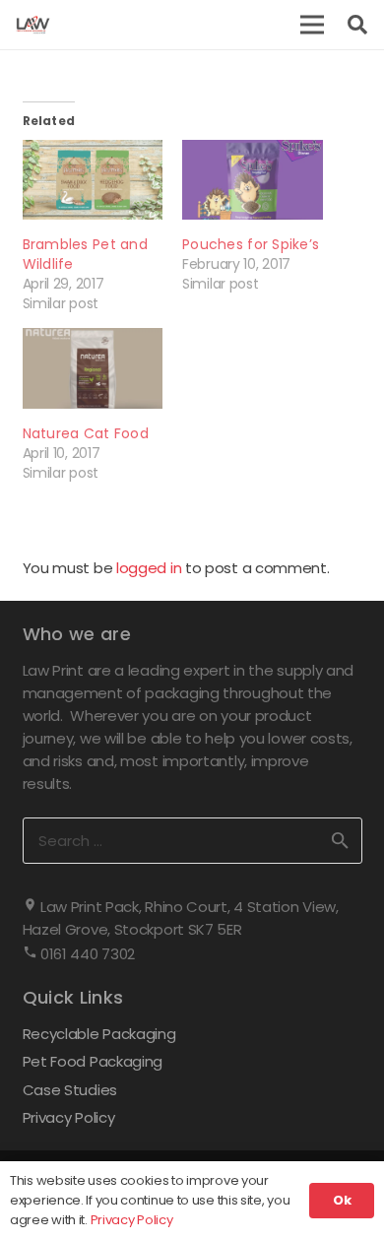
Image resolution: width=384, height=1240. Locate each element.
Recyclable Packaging (99, 1033)
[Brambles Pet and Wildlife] (93, 180)
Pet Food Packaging (93, 1061)
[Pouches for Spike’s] (252, 180)
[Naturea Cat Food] (93, 368)
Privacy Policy (69, 1117)
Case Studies (70, 1089)
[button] (312, 24)
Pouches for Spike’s (250, 244)
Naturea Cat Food (86, 433)
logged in (148, 567)
